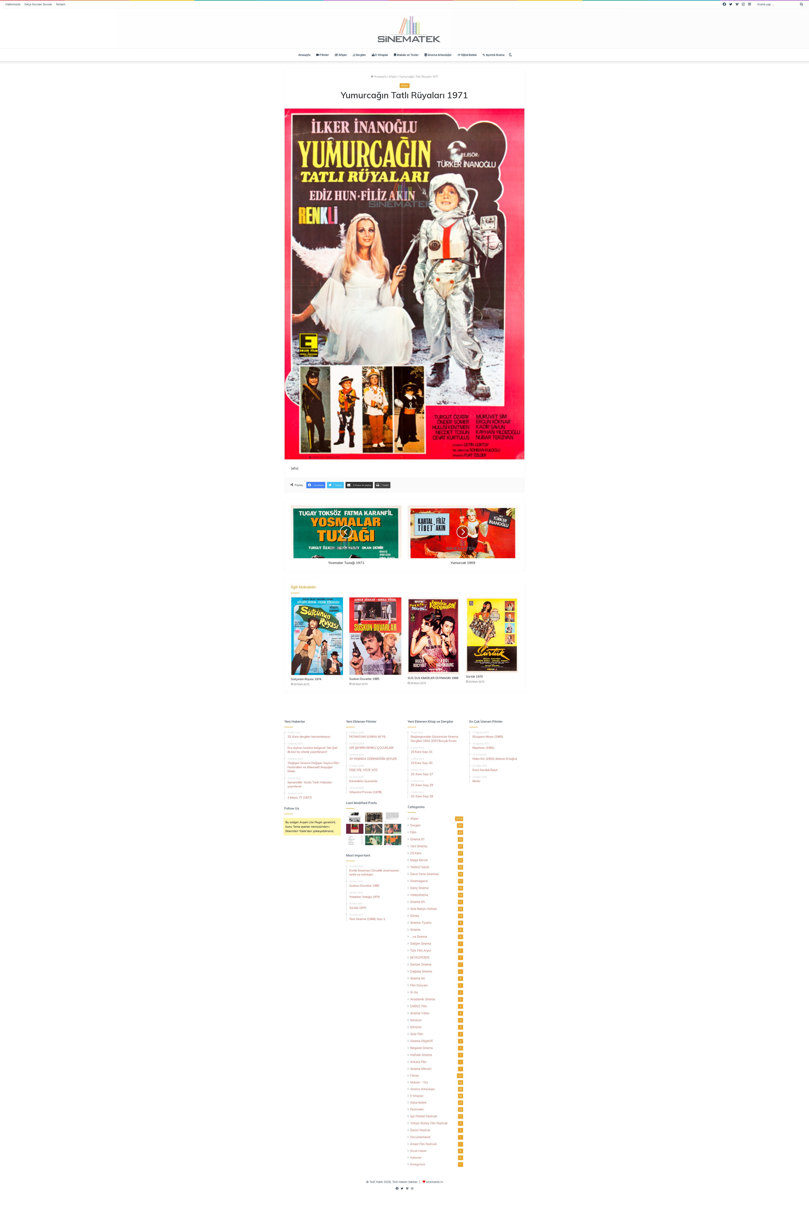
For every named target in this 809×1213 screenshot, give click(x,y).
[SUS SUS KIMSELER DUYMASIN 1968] (434, 635)
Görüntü (416, 1027)
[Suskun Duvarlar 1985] (375, 636)
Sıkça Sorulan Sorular (38, 4)
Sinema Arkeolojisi (439, 54)
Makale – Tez (419, 1082)
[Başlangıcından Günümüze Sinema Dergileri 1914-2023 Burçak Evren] (354, 829)
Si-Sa (414, 992)
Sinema (415, 929)
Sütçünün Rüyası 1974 (306, 679)
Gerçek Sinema (420, 964)
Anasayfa (304, 54)
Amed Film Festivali (423, 1144)
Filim (413, 832)
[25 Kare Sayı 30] (392, 829)
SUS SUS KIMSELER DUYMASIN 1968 (433, 678)
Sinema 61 (417, 839)
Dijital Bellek (469, 54)
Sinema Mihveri (420, 1068)
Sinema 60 (417, 978)
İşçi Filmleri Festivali (423, 1116)
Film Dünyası (418, 985)
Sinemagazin (419, 881)
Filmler (324, 54)
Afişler (342, 54)
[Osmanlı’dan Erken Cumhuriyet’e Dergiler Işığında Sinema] (392, 817)
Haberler (416, 1157)
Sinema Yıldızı (419, 1013)
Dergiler (360, 54)
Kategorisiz (417, 1164)
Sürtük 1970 (474, 676)
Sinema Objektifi (421, 1041)
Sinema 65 (417, 902)
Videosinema (419, 895)
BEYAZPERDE (420, 957)
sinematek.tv (434, 1181)
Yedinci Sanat (419, 867)
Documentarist (420, 1137)
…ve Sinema (418, 936)
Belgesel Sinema (421, 1048)
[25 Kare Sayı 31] (373, 829)
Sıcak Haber (418, 1150)
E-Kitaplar (381, 54)
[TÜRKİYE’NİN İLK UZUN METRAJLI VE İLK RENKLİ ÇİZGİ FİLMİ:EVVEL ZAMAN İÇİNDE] (354, 817)
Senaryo (416, 1020)
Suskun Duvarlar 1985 (364, 679)
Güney (414, 915)
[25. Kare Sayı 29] (392, 840)
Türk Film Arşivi (420, 950)
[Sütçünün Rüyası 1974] (317, 636)
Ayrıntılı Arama (494, 54)
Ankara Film (418, 1062)
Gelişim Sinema (420, 943)
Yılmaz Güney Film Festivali (428, 1123)
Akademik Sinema (422, 999)
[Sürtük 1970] (492, 634)
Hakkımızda (12, 4)
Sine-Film (416, 1034)
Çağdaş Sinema (421, 971)
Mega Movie (419, 860)
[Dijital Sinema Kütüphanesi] (404, 29)
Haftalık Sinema (421, 1055)
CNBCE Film (418, 1006)
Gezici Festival (420, 1130)
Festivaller (417, 1109)
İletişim (60, 4)
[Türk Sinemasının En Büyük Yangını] (373, 817)
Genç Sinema (419, 888)
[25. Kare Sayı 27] (373, 840)
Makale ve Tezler (407, 54)
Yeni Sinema (418, 846)
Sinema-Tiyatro (420, 922)
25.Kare (415, 853)
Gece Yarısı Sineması (424, 874)
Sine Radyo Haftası (423, 908)
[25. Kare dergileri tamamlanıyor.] (354, 840)
